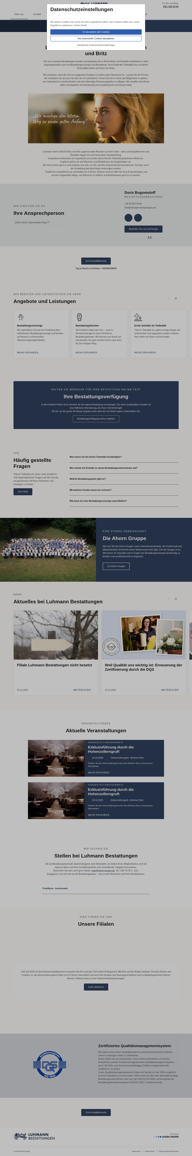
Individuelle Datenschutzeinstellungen (96, 45)
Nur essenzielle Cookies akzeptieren (96, 38)
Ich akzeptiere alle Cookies (96, 32)
